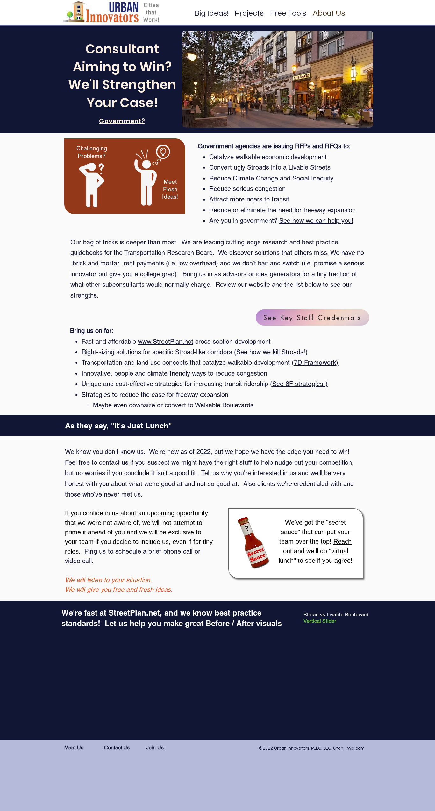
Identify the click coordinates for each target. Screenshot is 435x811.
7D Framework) (316, 362)
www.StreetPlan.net (165, 341)
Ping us (95, 551)
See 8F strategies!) (300, 384)
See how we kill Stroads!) (272, 352)
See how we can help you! (316, 220)
